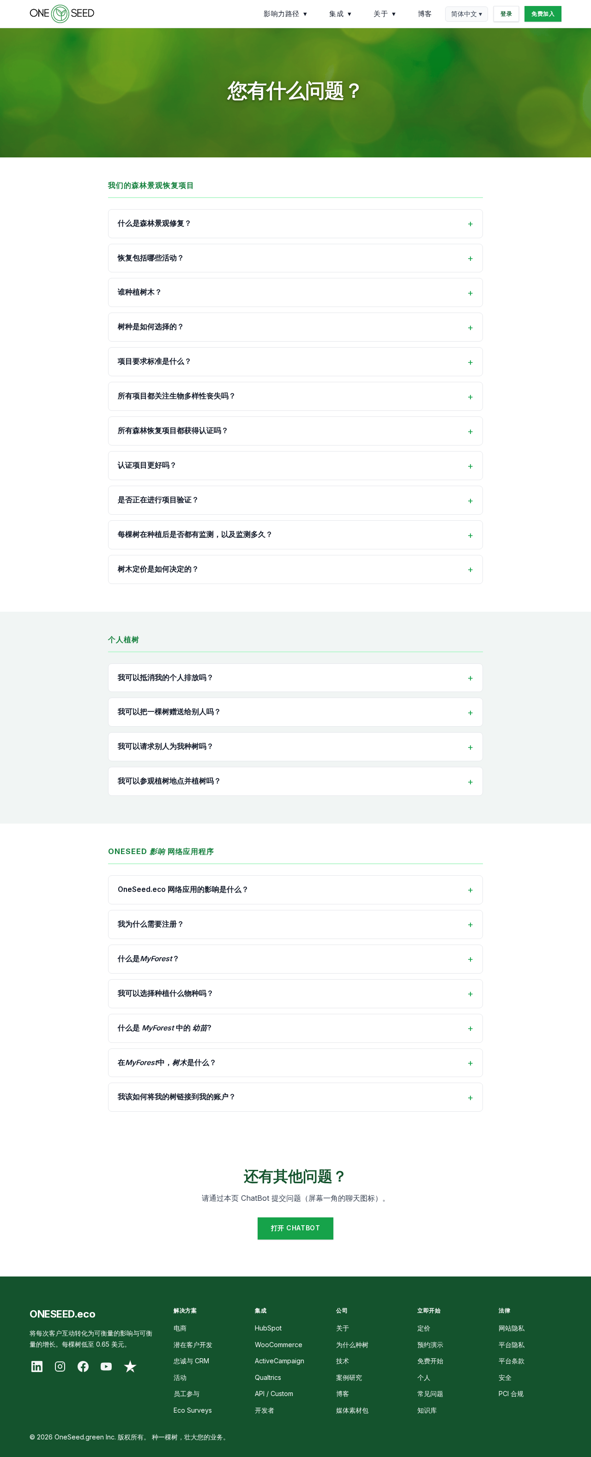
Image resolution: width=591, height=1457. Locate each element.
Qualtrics (268, 1377)
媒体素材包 (352, 1410)
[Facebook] (83, 1366)
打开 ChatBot (295, 1228)
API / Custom (274, 1393)
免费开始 (430, 1361)
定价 (423, 1328)
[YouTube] (106, 1366)
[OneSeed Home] (62, 13)
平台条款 (512, 1361)
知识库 (427, 1410)
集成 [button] (340, 13)
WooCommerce (278, 1345)
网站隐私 (512, 1328)
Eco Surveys (193, 1410)
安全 (505, 1377)
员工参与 (186, 1393)
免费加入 (543, 13)
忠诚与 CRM (191, 1361)
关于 (342, 1328)
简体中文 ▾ (466, 14)
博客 (425, 13)
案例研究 (349, 1377)
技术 (342, 1361)
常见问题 (430, 1393)
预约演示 (430, 1345)
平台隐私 (512, 1345)
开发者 (264, 1410)
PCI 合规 (511, 1393)
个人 (423, 1377)
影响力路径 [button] (285, 13)
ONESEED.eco (62, 1314)
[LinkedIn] (37, 1366)
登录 (506, 13)
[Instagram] (60, 1366)
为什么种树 (352, 1345)
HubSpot (268, 1328)
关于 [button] (385, 13)
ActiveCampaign (279, 1361)
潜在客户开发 (193, 1345)
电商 (180, 1328)
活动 (180, 1377)
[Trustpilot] (130, 1366)
